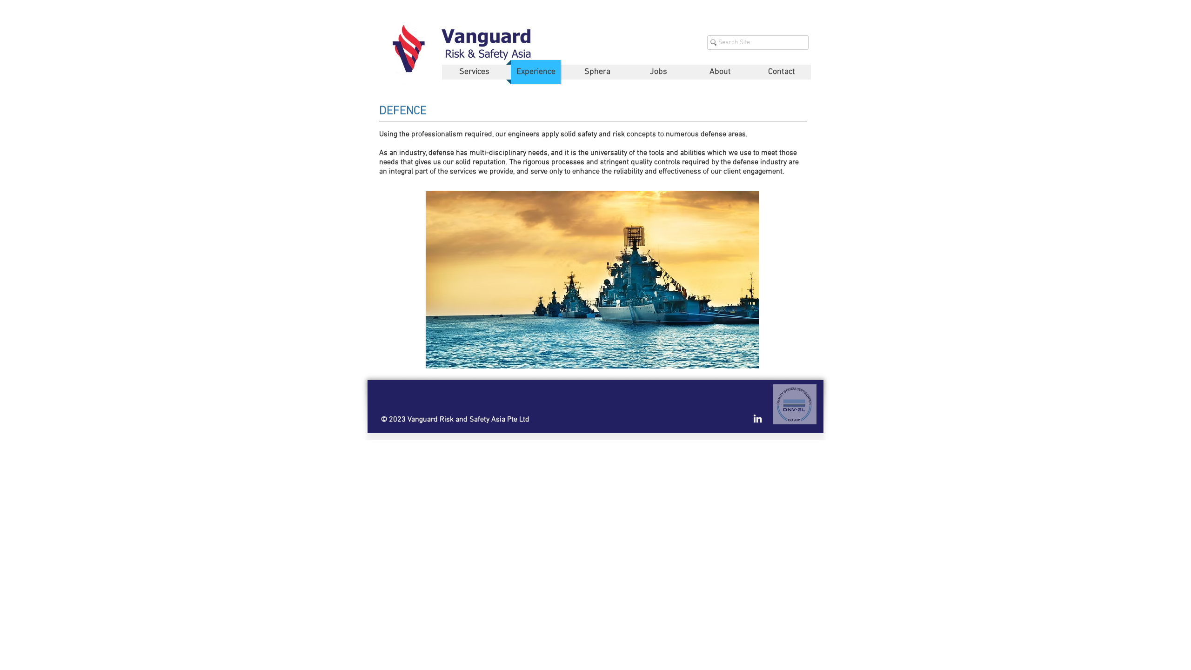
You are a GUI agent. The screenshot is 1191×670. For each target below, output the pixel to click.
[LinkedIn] (757, 418)
